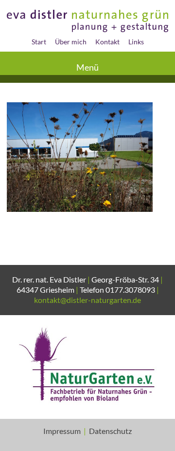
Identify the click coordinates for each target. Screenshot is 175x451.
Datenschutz (110, 430)
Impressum (62, 430)
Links (136, 42)
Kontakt (107, 42)
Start (39, 42)
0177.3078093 (130, 289)
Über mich (71, 42)
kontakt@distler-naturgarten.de (87, 299)
